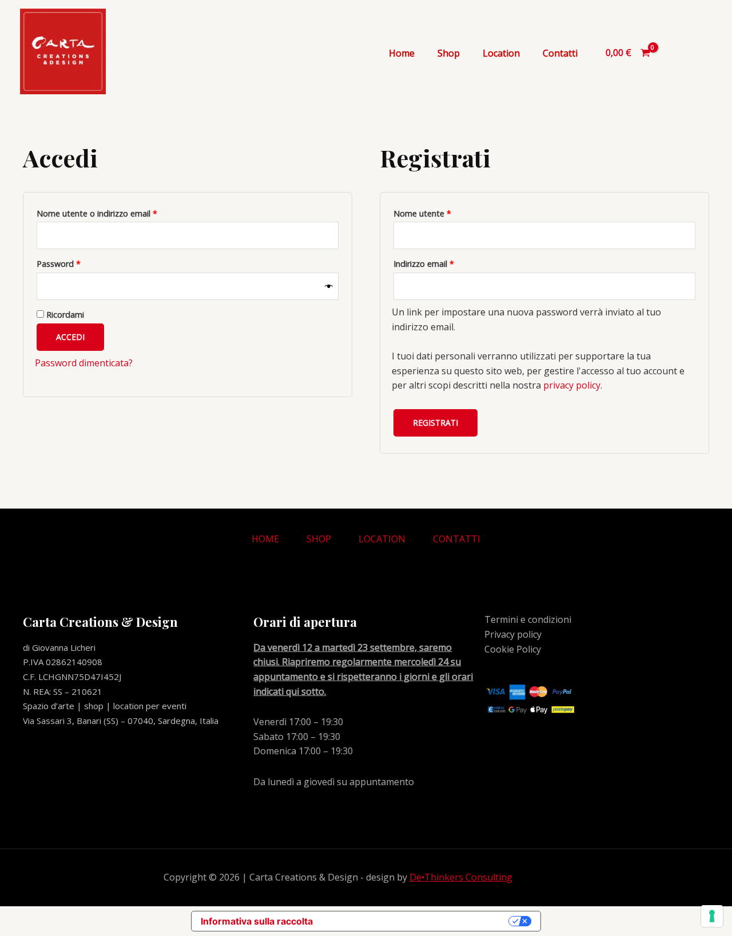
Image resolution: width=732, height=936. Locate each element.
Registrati (435, 422)
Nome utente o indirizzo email (114, 212)
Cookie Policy (512, 649)
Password (75, 262)
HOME (265, 539)
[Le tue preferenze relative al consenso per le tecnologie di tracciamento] (712, 916)
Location (501, 53)
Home (402, 53)
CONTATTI (456, 539)
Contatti (560, 53)
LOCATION (382, 539)
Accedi (70, 336)
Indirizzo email (440, 262)
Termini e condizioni (527, 619)
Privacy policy (513, 634)
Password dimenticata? (84, 363)
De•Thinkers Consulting (460, 877)
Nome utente (439, 212)
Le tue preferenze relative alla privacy (416, 921)
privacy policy (571, 385)
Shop (448, 53)
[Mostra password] (329, 286)
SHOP (319, 539)
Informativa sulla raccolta (257, 921)
